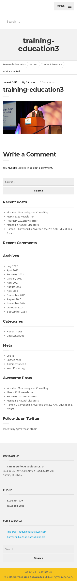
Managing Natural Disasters (23, 225)
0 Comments (47, 82)
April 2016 (12, 291)
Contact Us (45, 572)
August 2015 (14, 299)
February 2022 (15, 274)
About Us (30, 572)
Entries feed (14, 360)
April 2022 (12, 270)
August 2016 (14, 287)
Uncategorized (15, 335)
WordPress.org (16, 368)
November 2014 (16, 303)
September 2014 (17, 311)
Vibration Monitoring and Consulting (28, 212)
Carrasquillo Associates (14, 64)
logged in (23, 167)
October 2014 (15, 307)
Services (33, 64)
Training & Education (51, 64)
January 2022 (14, 278)
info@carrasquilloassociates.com (26, 531)
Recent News (15, 331)
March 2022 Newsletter (20, 216)
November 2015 (16, 295)
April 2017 (12, 282)
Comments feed (16, 364)
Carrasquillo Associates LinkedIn (26, 537)
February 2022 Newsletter (22, 220)
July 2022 (12, 266)
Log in (10, 355)
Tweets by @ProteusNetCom (20, 429)
